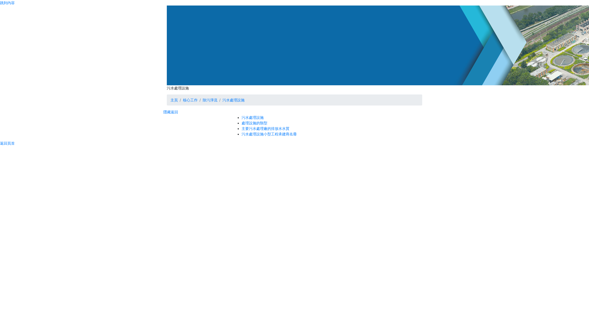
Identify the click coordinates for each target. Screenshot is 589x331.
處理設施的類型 (254, 123)
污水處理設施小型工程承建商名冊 (269, 134)
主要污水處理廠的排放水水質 (265, 128)
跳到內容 (7, 2)
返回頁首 (7, 143)
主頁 (174, 100)
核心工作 (190, 100)
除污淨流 (210, 100)
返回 (174, 112)
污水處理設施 (233, 100)
